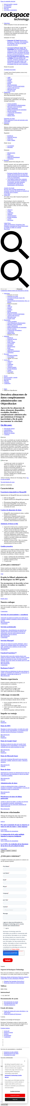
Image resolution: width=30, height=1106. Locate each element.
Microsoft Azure (11, 89)
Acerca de (6, 1031)
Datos (5, 389)
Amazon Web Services (13, 88)
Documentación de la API (11, 1003)
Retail (8, 154)
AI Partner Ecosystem (10, 69)
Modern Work (11, 115)
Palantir (9, 80)
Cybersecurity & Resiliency (14, 112)
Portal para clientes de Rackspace (9, 977)
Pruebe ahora (4, 598)
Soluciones (7, 23)
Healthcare (10, 135)
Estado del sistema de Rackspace (12, 1014)
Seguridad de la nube (9, 1055)
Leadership (10, 212)
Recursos (6, 160)
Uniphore (9, 82)
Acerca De (7, 195)
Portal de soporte (8, 1032)
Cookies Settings (15, 1091)
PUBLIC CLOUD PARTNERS (15, 86)
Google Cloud (11, 90)
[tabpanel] (15, 908)
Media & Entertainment (13, 157)
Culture (9, 211)
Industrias (6, 123)
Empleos (6, 1034)
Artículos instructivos (9, 1004)
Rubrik (9, 83)
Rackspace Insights (18, 175)
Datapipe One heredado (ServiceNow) (14, 981)
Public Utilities (11, 140)
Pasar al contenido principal (8, 1)
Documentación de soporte (11, 1002)
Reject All (15, 1099)
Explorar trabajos (5, 1028)
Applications (10, 114)
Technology (10, 158)
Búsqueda (19, 289)
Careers (9, 218)
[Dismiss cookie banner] (24, 1061)
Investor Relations (12, 217)
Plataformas (7, 92)
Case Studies (17, 182)
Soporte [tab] (8, 850)
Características (8, 430)
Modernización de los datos (11, 1053)
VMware (9, 79)
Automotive (10, 155)
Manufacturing (11, 153)
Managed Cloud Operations (14, 106)
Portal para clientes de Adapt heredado (14, 982)
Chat (2, 573)
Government (10, 145)
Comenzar (6, 434)
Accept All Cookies (15, 1095)
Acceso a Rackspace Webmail (16, 978)
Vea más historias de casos (7, 482)
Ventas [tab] (3, 850)
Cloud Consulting (12, 103)
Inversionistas (7, 1035)
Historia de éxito (8, 431)
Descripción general (9, 428)
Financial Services (12, 137)
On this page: (6, 425)
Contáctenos (4, 290)
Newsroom (10, 220)
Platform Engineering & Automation (16, 109)
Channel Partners (11, 215)
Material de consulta (9, 433)
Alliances (9, 214)
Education (10, 147)
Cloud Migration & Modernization (16, 105)
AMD (8, 77)
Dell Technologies (12, 85)
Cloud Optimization (12, 108)
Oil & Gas (10, 138)
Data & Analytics (11, 111)
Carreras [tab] (14, 850)
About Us (9, 209)
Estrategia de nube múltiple (11, 1052)
